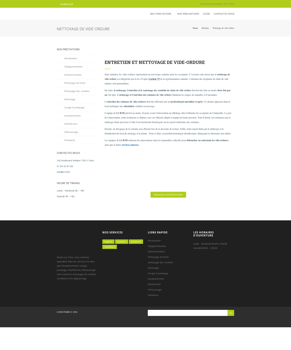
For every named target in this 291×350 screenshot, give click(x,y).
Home (195, 28)
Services (205, 28)
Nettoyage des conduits (77, 91)
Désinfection (70, 123)
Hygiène (108, 241)
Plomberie (69, 140)
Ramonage (69, 99)
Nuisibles (121, 241)
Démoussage (71, 131)
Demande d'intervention (168, 194)
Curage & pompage (74, 107)
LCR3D (206, 13)
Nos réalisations (188, 13)
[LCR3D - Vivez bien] (57, 14)
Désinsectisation (73, 74)
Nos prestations (161, 13)
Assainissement (72, 115)
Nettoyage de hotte (74, 82)
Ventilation (110, 246)
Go (230, 313)
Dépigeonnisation (73, 66)
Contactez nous (224, 13)
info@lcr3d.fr (66, 4)
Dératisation (70, 58)
